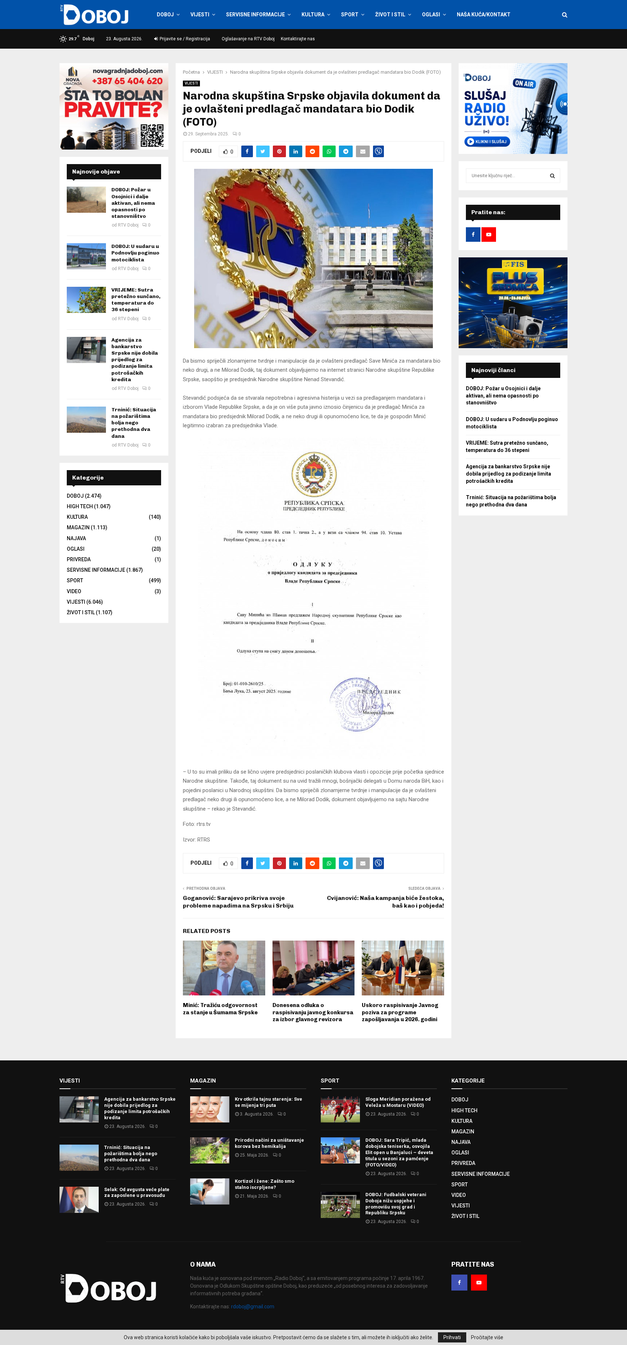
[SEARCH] (552, 175)
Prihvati (452, 1337)
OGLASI (431, 14)
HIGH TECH (80, 506)
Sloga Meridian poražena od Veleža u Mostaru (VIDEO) (398, 1102)
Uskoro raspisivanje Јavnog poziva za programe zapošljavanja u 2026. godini (400, 1012)
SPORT (349, 14)
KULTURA (313, 14)
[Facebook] (459, 1283)
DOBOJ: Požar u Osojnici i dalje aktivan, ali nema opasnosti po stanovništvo (133, 203)
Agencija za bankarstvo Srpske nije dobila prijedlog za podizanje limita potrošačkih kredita (134, 360)
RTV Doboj (128, 225)
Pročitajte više (487, 1337)
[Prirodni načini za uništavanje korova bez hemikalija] (209, 1150)
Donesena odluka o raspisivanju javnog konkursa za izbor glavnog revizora (312, 1012)
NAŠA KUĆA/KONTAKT (484, 14)
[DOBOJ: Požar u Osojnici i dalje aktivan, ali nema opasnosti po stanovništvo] (86, 200)
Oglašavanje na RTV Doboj (248, 38)
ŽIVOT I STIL (390, 14)
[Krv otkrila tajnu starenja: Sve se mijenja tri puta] (209, 1109)
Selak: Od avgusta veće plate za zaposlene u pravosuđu (136, 1192)
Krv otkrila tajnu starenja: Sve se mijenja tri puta (268, 1102)
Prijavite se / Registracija (184, 38)
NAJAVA (76, 538)
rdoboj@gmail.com (252, 1306)
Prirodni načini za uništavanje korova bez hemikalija (269, 1143)
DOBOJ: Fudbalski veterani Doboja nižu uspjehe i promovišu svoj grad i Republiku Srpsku (395, 1204)
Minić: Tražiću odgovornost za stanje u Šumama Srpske (220, 1009)
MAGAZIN (78, 527)
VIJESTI (199, 14)
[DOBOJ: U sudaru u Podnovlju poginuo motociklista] (86, 256)
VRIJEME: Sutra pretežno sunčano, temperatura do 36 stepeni (135, 300)
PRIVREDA (79, 559)
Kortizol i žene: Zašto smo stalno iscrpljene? (264, 1184)
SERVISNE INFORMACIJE (255, 14)
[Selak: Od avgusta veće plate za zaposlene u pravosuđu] (79, 1200)
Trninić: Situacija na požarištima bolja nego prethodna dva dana (133, 423)
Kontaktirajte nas (298, 38)
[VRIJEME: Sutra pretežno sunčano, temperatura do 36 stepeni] (86, 300)
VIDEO (74, 591)
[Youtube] (479, 1283)
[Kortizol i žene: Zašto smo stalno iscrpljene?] (209, 1191)
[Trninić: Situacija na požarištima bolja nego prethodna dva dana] (86, 420)
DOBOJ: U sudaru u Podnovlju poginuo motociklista (135, 252)
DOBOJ (165, 14)
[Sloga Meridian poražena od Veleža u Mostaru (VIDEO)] (340, 1109)
